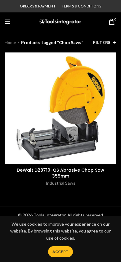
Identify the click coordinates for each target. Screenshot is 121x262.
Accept (60, 251)
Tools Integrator (49, 215)
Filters (102, 42)
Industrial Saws (60, 183)
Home (10, 42)
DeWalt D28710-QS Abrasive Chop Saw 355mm (60, 172)
